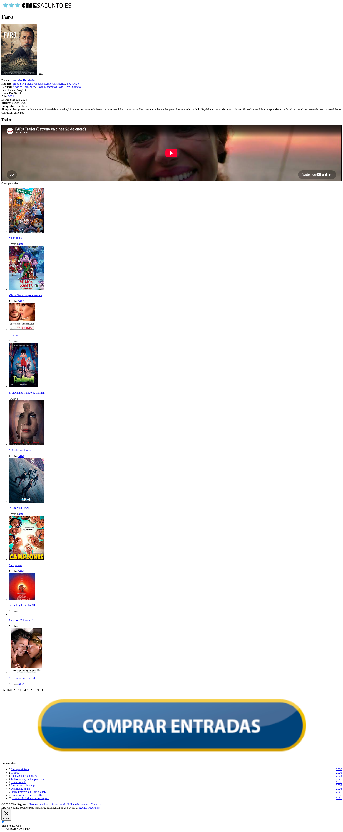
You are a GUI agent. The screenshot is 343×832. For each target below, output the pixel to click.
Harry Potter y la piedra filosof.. (28, 791)
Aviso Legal (58, 804)
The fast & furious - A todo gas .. (30, 798)
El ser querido (18, 782)
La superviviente (20, 769)
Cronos (15, 772)
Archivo (44, 804)
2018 (21, 571)
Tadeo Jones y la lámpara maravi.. (30, 779)
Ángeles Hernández (24, 80)
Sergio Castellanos (54, 83)
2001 (339, 791)
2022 (21, 684)
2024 (11, 96)
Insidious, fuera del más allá (26, 795)
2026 (339, 769)
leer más (95, 807)
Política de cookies (77, 804)
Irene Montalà (35, 83)
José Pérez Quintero (69, 86)
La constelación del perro (25, 785)
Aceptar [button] (73, 807)
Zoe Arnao (73, 83)
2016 (21, 243)
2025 (21, 301)
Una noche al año (21, 788)
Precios (33, 804)
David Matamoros (46, 86)
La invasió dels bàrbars (24, 775)
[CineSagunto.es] (37, 8)
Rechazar (84, 807)
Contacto (96, 804)
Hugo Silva (19, 83)
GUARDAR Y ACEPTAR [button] (16, 828)
